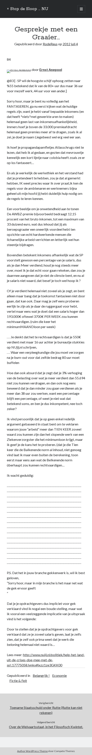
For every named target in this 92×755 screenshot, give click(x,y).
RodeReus (50, 44)
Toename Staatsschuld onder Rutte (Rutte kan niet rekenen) (46, 710)
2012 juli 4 (70, 44)
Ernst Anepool (50, 69)
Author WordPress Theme (32, 751)
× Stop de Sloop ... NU (27, 9)
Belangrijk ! (41, 675)
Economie (59, 675)
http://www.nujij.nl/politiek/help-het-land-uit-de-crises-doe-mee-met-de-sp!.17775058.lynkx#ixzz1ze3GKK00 (46, 660)
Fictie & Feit (18, 681)
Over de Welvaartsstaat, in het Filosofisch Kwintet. (46, 727)
